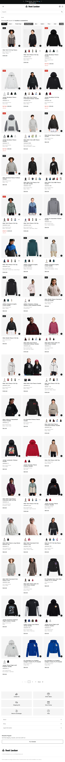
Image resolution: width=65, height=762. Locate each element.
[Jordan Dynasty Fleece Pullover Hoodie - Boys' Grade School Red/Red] (50, 500)
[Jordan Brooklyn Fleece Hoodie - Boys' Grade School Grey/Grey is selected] (4, 93)
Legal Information (7, 727)
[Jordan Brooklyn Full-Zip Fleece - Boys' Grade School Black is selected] (46, 93)
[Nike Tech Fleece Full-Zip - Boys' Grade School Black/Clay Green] (36, 51)
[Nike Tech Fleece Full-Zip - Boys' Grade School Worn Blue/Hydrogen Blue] (15, 219)
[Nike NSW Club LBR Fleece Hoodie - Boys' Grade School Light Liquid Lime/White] (32, 136)
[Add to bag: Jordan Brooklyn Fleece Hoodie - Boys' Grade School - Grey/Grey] (19, 88)
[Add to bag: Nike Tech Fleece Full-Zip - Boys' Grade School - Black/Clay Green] (19, 214)
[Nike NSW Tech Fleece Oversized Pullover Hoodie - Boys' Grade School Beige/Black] (29, 93)
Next (39, 681)
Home (2, 17)
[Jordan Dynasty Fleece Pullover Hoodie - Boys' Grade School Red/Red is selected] (25, 461)
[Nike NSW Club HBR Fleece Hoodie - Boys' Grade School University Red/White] (57, 179)
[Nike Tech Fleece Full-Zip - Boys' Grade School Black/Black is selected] (25, 51)
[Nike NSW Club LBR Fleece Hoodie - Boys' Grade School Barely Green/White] (36, 136)
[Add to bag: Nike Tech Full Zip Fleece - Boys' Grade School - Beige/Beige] (19, 46)
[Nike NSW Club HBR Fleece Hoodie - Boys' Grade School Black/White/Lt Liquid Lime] (53, 179)
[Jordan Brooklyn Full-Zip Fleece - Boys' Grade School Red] (50, 93)
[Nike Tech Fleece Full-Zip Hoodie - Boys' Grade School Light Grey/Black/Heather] (57, 379)
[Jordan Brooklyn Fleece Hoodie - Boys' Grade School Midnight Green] (53, 51)
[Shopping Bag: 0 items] (62, 6)
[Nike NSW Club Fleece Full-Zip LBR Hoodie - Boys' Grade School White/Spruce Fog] (36, 179)
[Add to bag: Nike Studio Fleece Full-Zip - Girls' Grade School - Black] (19, 334)
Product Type (18, 23)
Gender (42, 23)
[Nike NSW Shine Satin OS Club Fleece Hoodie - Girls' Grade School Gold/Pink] (32, 580)
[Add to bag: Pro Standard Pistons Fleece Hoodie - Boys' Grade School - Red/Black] (40, 415)
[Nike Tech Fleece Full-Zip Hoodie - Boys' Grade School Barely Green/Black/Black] (50, 379)
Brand (10, 23)
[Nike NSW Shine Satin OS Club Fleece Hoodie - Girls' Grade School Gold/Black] (53, 339)
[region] (32, 2)
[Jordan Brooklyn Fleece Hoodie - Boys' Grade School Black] (11, 93)
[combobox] (32, 12)
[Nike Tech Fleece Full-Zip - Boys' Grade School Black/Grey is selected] (4, 379)
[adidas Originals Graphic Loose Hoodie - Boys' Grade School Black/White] (29, 261)
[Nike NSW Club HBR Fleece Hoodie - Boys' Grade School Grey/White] (60, 179)
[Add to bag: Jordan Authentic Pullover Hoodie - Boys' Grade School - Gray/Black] (19, 456)
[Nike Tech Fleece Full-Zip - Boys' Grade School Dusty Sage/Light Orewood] (32, 51)
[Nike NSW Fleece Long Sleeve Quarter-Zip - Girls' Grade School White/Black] (8, 539)
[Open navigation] (3, 6)
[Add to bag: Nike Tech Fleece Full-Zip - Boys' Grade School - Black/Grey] (19, 374)
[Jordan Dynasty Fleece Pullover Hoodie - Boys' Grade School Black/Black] (29, 461)
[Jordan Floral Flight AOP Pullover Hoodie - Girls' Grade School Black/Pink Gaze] (8, 661)
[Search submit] (62, 12)
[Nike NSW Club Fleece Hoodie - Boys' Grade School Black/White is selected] (25, 379)
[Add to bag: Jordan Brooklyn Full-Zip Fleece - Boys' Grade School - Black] (61, 88)
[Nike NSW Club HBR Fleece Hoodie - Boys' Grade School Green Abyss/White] (50, 179)
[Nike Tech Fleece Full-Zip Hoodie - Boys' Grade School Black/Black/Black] (53, 379)
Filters (4, 23)
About (4, 719)
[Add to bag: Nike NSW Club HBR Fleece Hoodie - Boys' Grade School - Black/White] (61, 174)
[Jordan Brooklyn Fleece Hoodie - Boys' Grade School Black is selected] (46, 51)
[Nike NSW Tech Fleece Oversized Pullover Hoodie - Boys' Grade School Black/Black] (32, 339)
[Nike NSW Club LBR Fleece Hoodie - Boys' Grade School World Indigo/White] (29, 136)
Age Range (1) (28, 23)
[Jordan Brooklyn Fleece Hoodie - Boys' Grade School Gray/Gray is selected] (4, 136)
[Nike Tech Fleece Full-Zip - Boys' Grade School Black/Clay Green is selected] (4, 219)
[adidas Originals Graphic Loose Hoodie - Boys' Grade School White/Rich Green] (53, 261)
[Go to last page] (43, 682)
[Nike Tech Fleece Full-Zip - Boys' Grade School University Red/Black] (29, 51)
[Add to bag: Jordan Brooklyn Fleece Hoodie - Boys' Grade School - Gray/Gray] (19, 131)
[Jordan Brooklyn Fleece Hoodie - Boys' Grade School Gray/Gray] (50, 51)
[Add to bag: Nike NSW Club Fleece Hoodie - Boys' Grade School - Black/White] (40, 374)
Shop (4, 723)
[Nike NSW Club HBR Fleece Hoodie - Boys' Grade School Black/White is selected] (46, 179)
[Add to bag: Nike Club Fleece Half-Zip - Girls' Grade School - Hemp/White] (61, 456)
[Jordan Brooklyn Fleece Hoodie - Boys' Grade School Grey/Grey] (57, 51)
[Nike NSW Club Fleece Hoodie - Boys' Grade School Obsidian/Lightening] (29, 379)
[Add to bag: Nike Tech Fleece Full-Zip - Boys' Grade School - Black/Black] (40, 46)
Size (36, 23)
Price (49, 23)
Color (55, 23)
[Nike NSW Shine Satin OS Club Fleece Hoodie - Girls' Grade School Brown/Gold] (50, 339)
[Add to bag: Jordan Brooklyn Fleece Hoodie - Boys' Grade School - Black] (61, 46)
